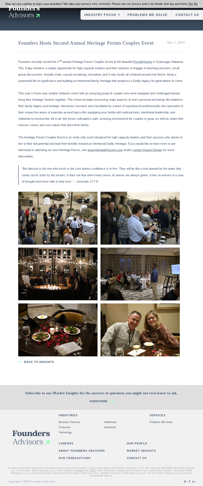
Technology (65, 432)
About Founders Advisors (82, 450)
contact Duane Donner (147, 150)
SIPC (92, 470)
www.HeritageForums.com (105, 150)
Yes (190, 4)
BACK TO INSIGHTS (39, 362)
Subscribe (98, 401)
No (196, 4)
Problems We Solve (147, 14)
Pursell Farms (142, 61)
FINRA (79, 470)
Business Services (69, 422)
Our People (137, 443)
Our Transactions (75, 458)
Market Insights (141, 450)
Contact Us (187, 14)
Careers (66, 443)
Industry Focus (100, 14)
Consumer (64, 427)
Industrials (110, 427)
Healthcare (110, 422)
